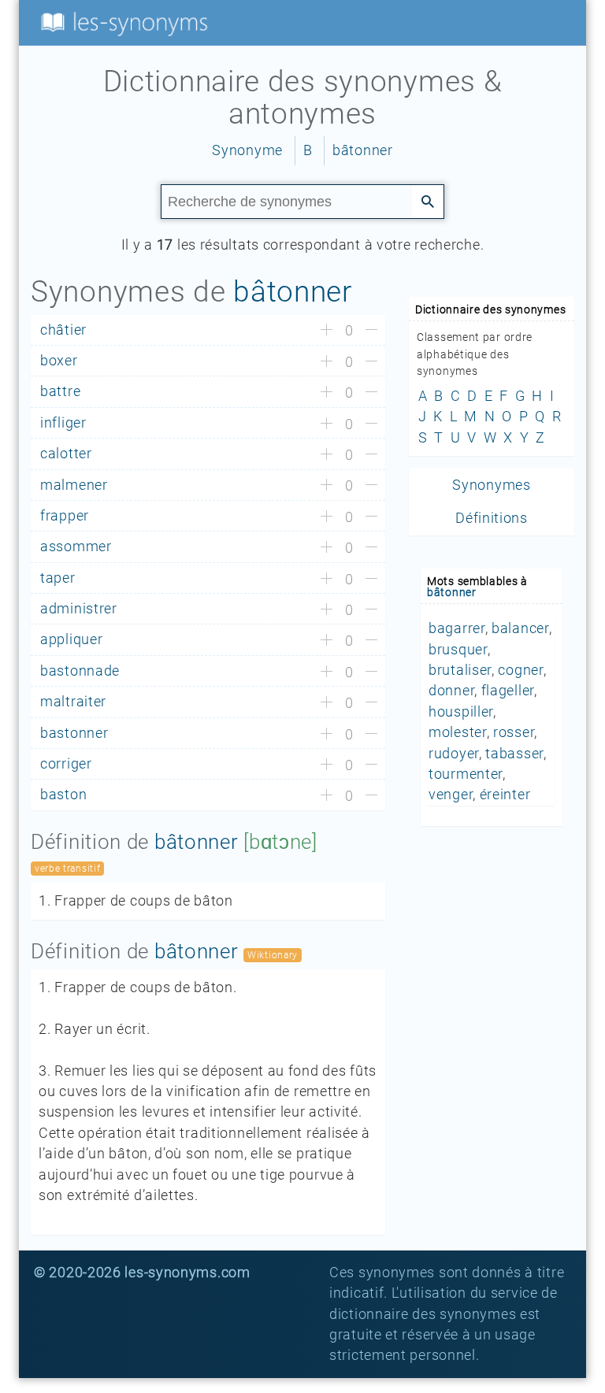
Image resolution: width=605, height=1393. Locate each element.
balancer (520, 628)
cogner (520, 670)
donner (451, 690)
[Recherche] (428, 201)
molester (458, 732)
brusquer (458, 650)
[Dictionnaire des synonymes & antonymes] (121, 22)
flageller (507, 690)
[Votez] (326, 330)
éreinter (505, 794)
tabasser (514, 753)
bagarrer (457, 628)
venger (451, 794)
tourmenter (466, 774)
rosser (513, 732)
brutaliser (460, 670)
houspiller (461, 712)
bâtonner (362, 150)
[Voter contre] (371, 330)
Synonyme (247, 150)
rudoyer (454, 753)
